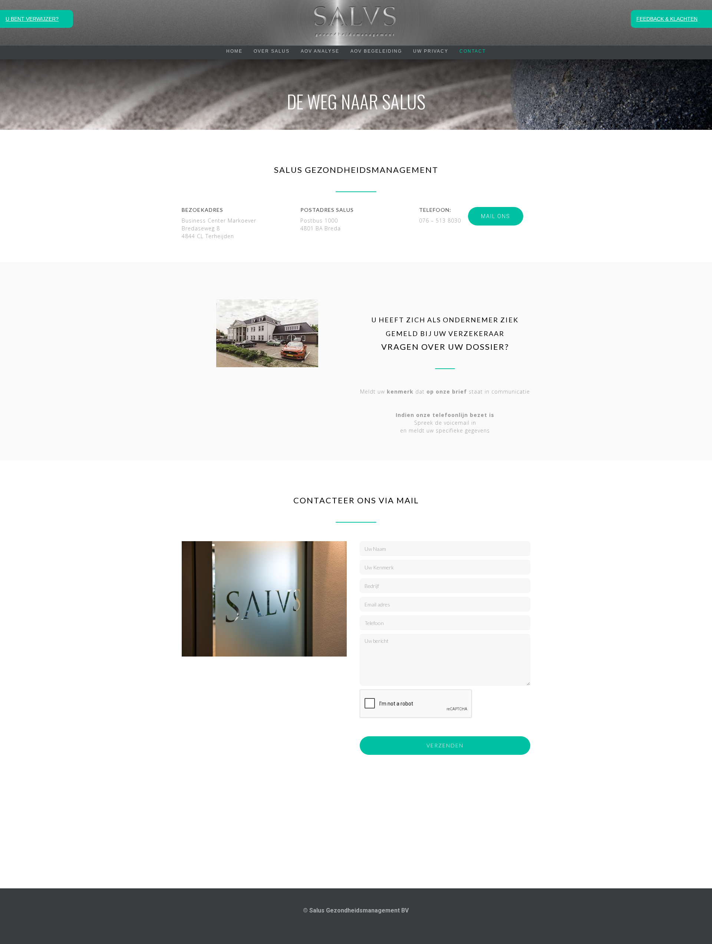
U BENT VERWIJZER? (32, 19)
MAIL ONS (495, 216)
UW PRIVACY (430, 51)
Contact (472, 51)
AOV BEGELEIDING (376, 51)
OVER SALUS (272, 51)
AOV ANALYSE (320, 51)
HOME (234, 51)
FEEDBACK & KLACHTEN (667, 19)
